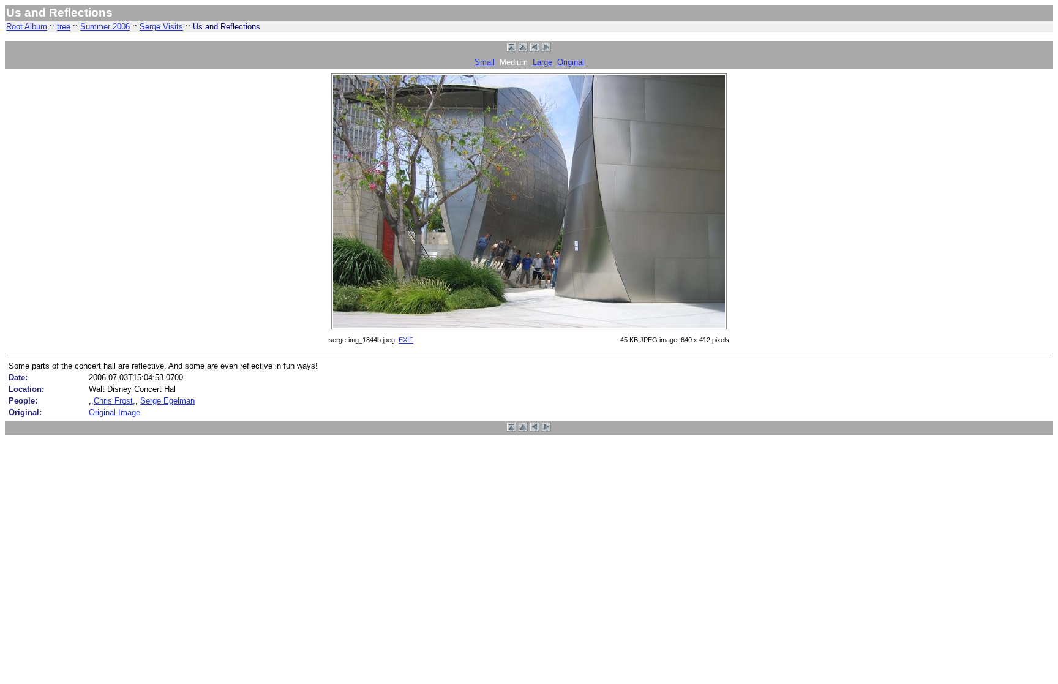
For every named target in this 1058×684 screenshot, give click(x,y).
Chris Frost (113, 400)
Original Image (114, 412)
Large (542, 62)
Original (570, 62)
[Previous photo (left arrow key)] (534, 49)
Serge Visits (161, 26)
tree (63, 26)
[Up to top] (511, 49)
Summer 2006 (105, 26)
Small (485, 62)
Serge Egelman (167, 400)
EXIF (406, 340)
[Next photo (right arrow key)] (546, 49)
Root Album (26, 26)
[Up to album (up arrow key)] (523, 49)
